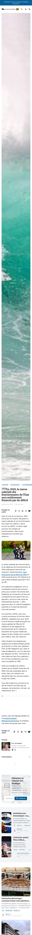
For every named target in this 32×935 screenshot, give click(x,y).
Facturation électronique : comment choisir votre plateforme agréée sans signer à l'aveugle (16, 900)
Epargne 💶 (9, 910)
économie (5, 485)
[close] (30, 2)
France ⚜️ (20, 825)
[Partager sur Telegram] (26, 511)
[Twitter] (15, 750)
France (15, 849)
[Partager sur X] (19, 511)
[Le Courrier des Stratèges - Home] (10, 9)
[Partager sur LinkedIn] (22, 511)
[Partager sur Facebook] (16, 511)
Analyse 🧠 (27, 825)
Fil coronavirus (15, 485)
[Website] (12, 750)
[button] (21, 9)
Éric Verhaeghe (16, 743)
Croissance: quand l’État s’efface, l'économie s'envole (21, 839)
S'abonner (22, 798)
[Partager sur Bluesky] (29, 511)
